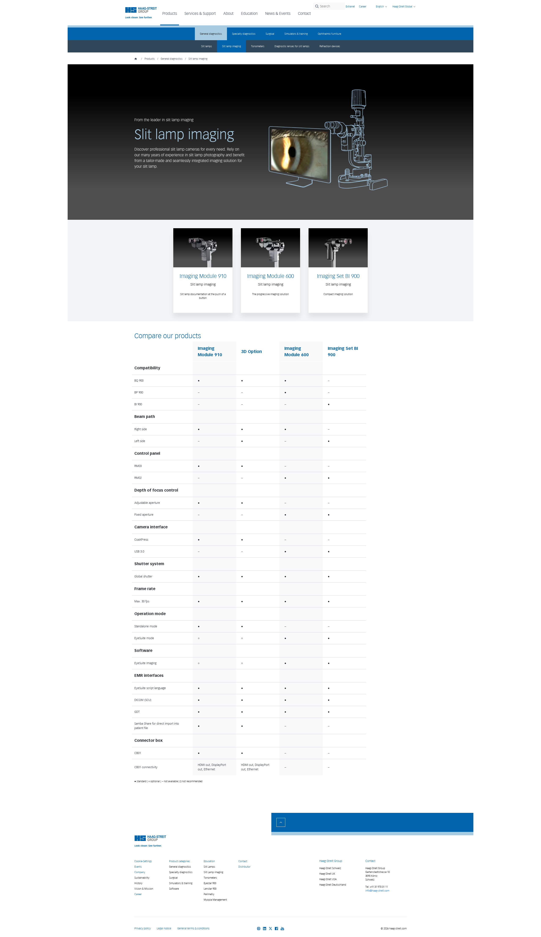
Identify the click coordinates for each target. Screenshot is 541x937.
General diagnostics (211, 33)
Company (139, 872)
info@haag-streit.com (377, 890)
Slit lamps (206, 46)
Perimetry (209, 894)
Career (362, 6)
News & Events (277, 13)
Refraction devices (330, 46)
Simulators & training (296, 33)
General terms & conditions (193, 928)
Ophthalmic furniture (329, 33)
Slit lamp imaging (231, 46)
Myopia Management (215, 899)
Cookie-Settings (143, 861)
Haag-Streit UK (327, 873)
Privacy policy (142, 928)
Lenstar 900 (210, 888)
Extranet (350, 6)
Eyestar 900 (210, 883)
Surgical (270, 33)
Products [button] (169, 13)
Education (209, 861)
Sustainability (141, 877)
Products (150, 58)
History (138, 883)
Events (138, 866)
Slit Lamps (209, 866)
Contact (304, 13)
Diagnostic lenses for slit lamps (292, 46)
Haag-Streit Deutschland (332, 884)
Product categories (179, 861)
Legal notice (164, 928)
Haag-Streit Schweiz (330, 868)
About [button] (228, 13)
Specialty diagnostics (243, 33)
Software (174, 888)
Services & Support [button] (200, 13)
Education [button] (249, 13)
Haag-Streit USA (328, 879)
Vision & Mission (143, 888)
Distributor (244, 866)
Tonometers (257, 46)
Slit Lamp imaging (213, 872)
